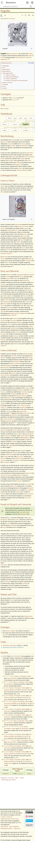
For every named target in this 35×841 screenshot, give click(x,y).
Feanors (15, 318)
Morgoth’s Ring (25, 690)
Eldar (29, 258)
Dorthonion (7, 436)
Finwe (20, 118)
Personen (11, 778)
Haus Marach (29, 490)
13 (8, 603)
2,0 (6, 681)
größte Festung (19, 458)
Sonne (28, 357)
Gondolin (11, 160)
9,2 (9, 726)
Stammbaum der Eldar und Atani (12, 647)
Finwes (31, 53)
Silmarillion (29, 153)
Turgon (15, 130)
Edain (18, 490)
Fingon (4, 130)
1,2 (9, 676)
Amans (9, 307)
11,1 (9, 739)
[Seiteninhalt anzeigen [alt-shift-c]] (1, 15)
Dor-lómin (20, 456)
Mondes (14, 356)
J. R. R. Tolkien (15, 676)
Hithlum (14, 452)
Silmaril (22, 144)
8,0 (6, 720)
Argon (20, 168)
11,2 (11, 739)
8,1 (7, 720)
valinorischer (23, 411)
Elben (2, 108)
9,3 (11, 726)
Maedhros (20, 390)
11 (10, 412)
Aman (16, 230)
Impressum (17, 828)
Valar (25, 234)
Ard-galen (19, 434)
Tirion (2, 57)
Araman (3, 320)
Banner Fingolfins (10, 631)
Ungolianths (20, 274)
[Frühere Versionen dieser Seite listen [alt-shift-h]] (26, 15)
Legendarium (14, 53)
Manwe (5, 257)
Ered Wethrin (16, 460)
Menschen (28, 484)
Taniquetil (28, 260)
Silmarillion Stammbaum (10, 645)
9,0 (6, 726)
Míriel (10, 118)
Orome (8, 523)
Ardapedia (11, 2)
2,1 (7, 681)
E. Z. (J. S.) (15, 100)
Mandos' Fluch (10, 315)
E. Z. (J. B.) (14, 98)
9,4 (13, 726)
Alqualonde (6, 302)
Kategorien (4, 778)
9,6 (16, 726)
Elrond (29, 160)
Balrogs (24, 396)
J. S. (21, 773)
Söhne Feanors (5, 375)
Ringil (10, 576)
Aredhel (25, 130)
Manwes (30, 290)
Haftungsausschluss (6, 828)
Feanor (4, 124)
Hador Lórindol (28, 494)
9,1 (7, 726)
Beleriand (26, 170)
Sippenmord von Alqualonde (18, 313)
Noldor (30, 55)
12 (9, 499)
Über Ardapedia (14, 826)
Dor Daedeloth (16, 363)
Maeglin (17, 164)
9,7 (18, 726)
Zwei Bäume (30, 274)
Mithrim (3, 357)
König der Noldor (6, 253)
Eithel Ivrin (20, 475)
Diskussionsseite (25, 512)
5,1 (7, 701)
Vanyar (22, 140)
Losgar (4, 334)
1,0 (6, 676)
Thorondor (24, 392)
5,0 (6, 701)
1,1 (7, 676)
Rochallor (16, 519)
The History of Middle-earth (12, 703)
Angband (9, 365)
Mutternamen (28, 616)
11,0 (6, 739)
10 (6, 407)
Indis (30, 118)
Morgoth (22, 450)
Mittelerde (4, 59)
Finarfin (13, 145)
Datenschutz (4, 826)
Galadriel (25, 145)
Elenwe (16, 343)
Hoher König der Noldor (22, 57)
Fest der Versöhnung (7, 475)
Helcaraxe (13, 320)
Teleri (5, 303)
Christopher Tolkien (25, 676)
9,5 (15, 726)
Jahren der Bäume (23, 226)
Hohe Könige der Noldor (8, 780)
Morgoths (17, 361)
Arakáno (12, 18)
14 (9, 621)
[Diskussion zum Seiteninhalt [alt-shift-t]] (5, 15)
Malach (18, 492)
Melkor (17, 224)
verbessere (23, 514)
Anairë (15, 124)
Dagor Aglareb (24, 436)
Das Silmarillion (16, 656)
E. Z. (18, 773)
